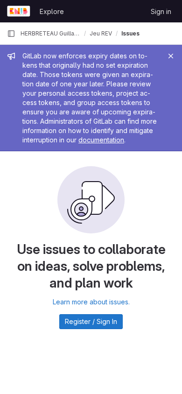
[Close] (170, 56)
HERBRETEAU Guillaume (50, 33)
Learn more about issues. (91, 302)
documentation (101, 140)
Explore (52, 11)
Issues (130, 33)
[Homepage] (18, 11)
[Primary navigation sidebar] (11, 33)
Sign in (161, 11)
